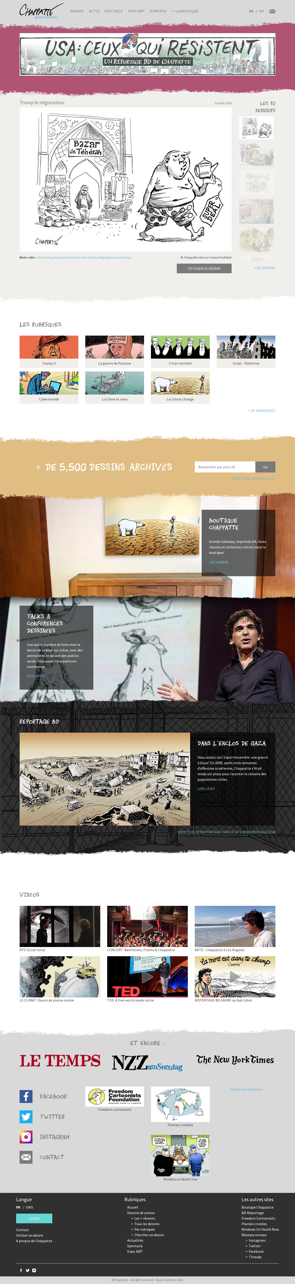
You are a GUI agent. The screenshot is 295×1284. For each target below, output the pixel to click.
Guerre (64, 257)
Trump (48, 257)
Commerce (123, 257)
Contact (22, 1229)
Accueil (132, 1207)
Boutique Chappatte (258, 1207)
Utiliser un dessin (29, 1235)
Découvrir (218, 562)
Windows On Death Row (260, 1229)
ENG (29, 1207)
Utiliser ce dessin (204, 268)
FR (251, 11)
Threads (255, 1257)
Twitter (255, 1246)
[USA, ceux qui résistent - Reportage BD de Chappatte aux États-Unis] (147, 54)
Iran (55, 257)
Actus (94, 11)
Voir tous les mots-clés (253, 478)
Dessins (77, 11)
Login (34, 1218)
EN (261, 11)
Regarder (36, 676)
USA (39, 257)
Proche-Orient (80, 257)
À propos (158, 11)
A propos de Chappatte (34, 1240)
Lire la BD (206, 788)
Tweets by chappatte (246, 1089)
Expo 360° (136, 11)
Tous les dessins (146, 1223)
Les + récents (144, 1218)
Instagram (257, 1240)
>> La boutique (184, 11)
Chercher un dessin (149, 1234)
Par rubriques (144, 1229)
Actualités (135, 1240)
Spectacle (114, 11)
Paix (93, 257)
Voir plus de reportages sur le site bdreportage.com (226, 832)
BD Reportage (253, 1212)
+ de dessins (264, 267)
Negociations (106, 257)
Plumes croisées (254, 1223)
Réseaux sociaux (254, 1234)
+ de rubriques (261, 410)
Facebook (256, 1251)
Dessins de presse (141, 1212)
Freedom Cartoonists (258, 1218)
